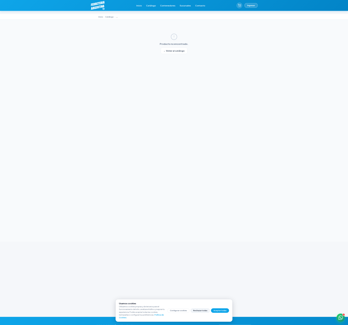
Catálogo (151, 5)
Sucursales (185, 5)
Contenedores (167, 5)
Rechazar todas (200, 310)
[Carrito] (239, 5)
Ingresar (251, 5)
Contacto (200, 5)
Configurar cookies (178, 310)
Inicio (139, 5)
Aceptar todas (220, 310)
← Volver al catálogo (174, 50)
